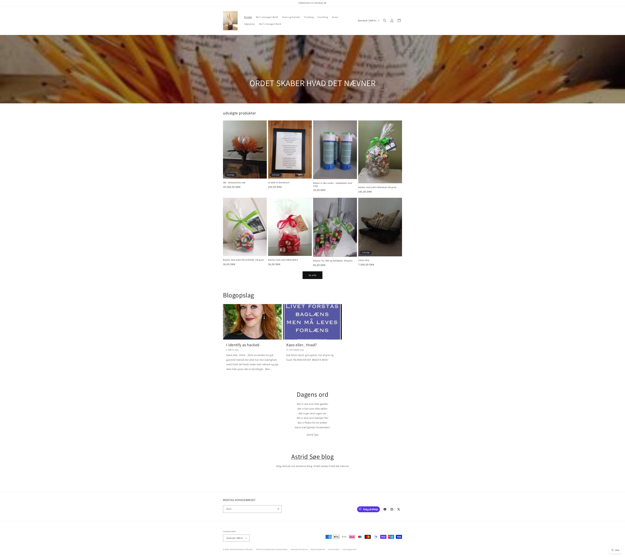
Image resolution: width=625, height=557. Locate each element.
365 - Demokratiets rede (234, 182)
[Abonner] (277, 509)
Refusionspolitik (318, 549)
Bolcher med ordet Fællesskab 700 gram (377, 187)
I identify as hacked (242, 344)
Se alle (312, 275)
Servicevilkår (333, 549)
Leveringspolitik (349, 549)
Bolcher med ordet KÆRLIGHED (283, 260)
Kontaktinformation (299, 549)
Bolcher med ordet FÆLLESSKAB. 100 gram (243, 260)
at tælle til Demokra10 (278, 182)
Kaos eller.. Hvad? (301, 344)
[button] (384, 20)
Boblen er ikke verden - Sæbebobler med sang (332, 184)
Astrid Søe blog (312, 456)
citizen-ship (363, 260)
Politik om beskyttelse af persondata (271, 549)
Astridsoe (234, 549)
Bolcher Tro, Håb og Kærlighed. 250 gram (333, 260)
